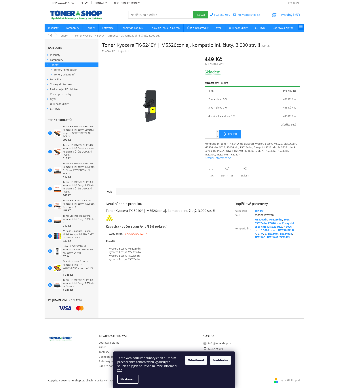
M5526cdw (275, 219)
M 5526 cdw (274, 226)
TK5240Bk (286, 233)
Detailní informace (216, 158)
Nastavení (127, 379)
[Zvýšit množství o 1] (217, 132)
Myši (53, 99)
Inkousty (55, 55)
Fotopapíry (56, 60)
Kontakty (101, 3)
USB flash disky (59, 104)
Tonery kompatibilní (66, 69)
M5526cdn (261, 219)
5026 (287, 219)
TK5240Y (284, 237)
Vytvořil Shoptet (290, 380)
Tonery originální (64, 74)
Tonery (54, 64)
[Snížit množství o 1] (217, 136)
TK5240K (273, 233)
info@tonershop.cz (219, 343)
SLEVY (84, 3)
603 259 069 (215, 349)
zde (119, 370)
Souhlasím (220, 360)
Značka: (115, 51)
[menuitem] (53, 28)
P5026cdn (261, 223)
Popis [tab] (109, 191)
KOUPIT (232, 134)
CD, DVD (55, 109)
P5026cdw (274, 223)
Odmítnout (196, 360)
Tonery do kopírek (61, 84)
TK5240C (260, 237)
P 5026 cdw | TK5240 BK (276, 230)
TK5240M (272, 237)
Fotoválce (55, 79)
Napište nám (106, 366)
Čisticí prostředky (60, 94)
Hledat (200, 14)
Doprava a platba (63, 3)
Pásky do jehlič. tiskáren (64, 89)
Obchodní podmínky (127, 3)
